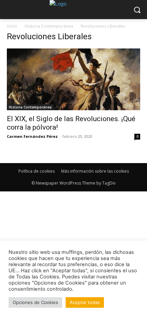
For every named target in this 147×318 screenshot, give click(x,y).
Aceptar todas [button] (85, 302)
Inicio (12, 26)
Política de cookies (36, 171)
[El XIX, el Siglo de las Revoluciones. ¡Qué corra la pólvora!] (73, 79)
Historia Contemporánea (49, 26)
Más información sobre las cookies (95, 171)
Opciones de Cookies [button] (35, 302)
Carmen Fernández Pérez (32, 136)
